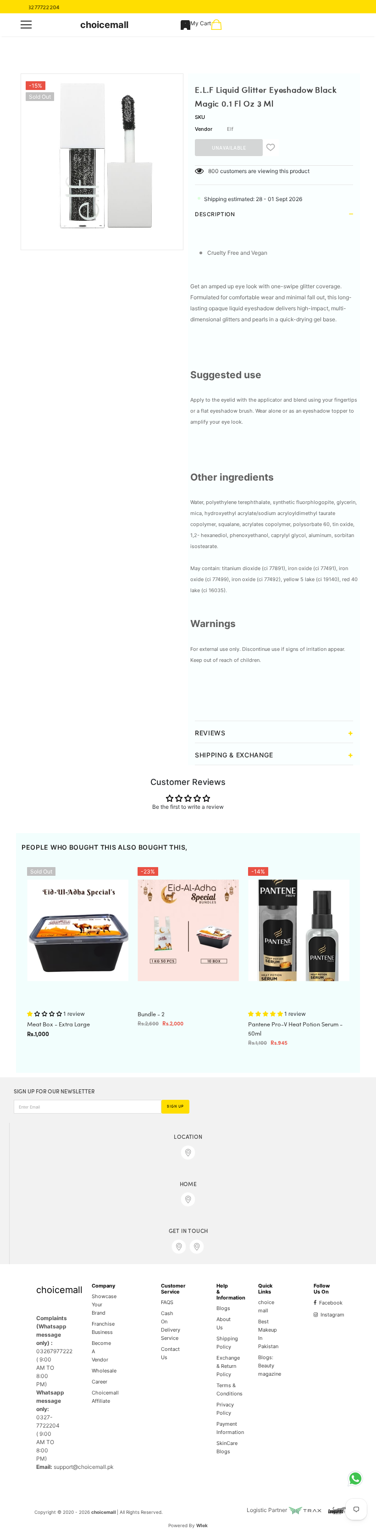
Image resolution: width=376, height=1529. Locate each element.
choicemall (104, 24)
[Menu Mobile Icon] (26, 24)
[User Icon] (185, 25)
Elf (230, 129)
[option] (102, 154)
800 (213, 171)
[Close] (176, 1479)
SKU (200, 117)
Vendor (203, 129)
